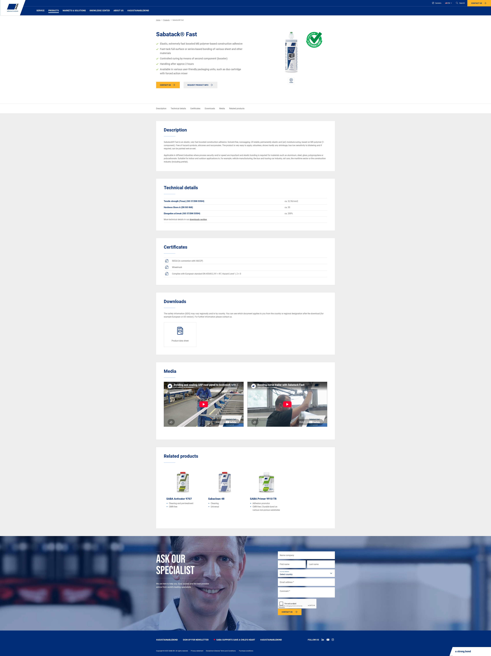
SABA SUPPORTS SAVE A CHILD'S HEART (235, 640)
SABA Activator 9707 (179, 498)
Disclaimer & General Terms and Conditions (221, 651)
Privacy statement (197, 651)
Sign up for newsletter (196, 640)
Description (161, 108)
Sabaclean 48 (216, 498)
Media (222, 108)
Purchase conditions (246, 651)
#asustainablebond (167, 640)
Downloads (210, 108)
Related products (236, 108)
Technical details (178, 108)
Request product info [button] (197, 85)
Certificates (195, 108)
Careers (438, 3)
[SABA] (13, 7)
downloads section (198, 219)
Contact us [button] (476, 3)
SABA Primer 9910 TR (263, 498)
